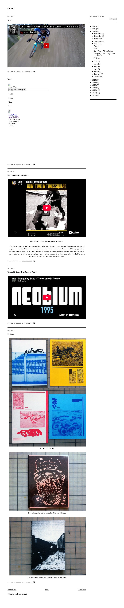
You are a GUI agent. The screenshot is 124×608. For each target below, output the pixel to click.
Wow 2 (10, 20)
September (98, 41)
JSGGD (11, 8)
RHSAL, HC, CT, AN (47, 448)
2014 (94, 80)
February (97, 74)
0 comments (27, 71)
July (96, 61)
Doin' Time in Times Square (18, 175)
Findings (11, 334)
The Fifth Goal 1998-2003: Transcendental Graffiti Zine (47, 577)
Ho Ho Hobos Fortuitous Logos (39, 513)
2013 (94, 82)
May (96, 66)
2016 (94, 29)
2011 (94, 88)
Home (47, 590)
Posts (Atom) (22, 594)
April (96, 69)
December (98, 33)
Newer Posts (12, 590)
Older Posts (82, 590)
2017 (94, 26)
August (97, 44)
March (96, 71)
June (96, 64)
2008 (94, 95)
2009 (94, 93)
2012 (94, 85)
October (97, 39)
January (97, 77)
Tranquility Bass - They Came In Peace (22, 272)
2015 (94, 31)
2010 (94, 90)
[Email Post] (33, 71)
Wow (9, 79)
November (98, 36)
